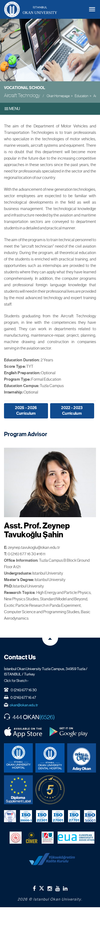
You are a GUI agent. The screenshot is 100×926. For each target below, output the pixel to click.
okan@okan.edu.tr (24, 705)
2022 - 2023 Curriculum (72, 410)
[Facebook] (34, 888)
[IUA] (48, 838)
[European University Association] (76, 838)
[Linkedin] (65, 888)
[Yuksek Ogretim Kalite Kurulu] (49, 789)
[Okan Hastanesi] (18, 757)
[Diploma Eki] (18, 789)
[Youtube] (57, 888)
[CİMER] (32, 838)
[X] (41, 887)
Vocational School (24, 87)
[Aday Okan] (81, 757)
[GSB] (16, 838)
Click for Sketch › (16, 680)
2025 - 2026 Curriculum (26, 410)
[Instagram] (49, 888)
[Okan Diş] (49, 757)
